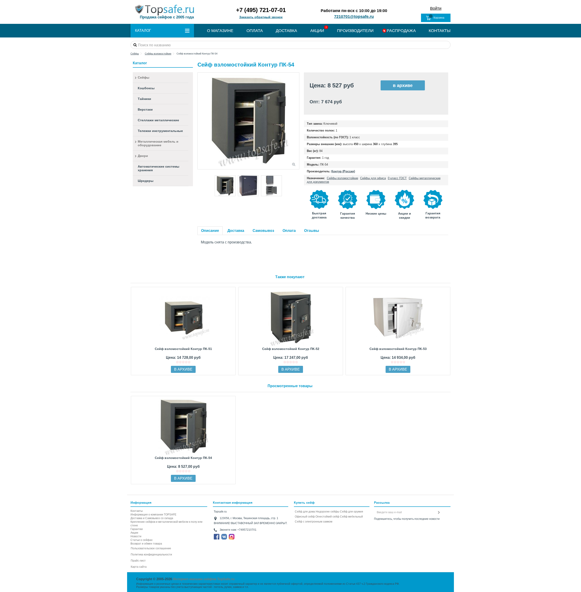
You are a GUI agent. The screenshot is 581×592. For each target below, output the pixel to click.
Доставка (235, 231)
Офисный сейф (305, 516)
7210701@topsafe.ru (354, 16)
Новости (135, 536)
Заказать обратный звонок (261, 17)
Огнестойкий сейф (327, 516)
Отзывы (311, 231)
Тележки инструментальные (160, 131)
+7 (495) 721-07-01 (261, 10)
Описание (210, 231)
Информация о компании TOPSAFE (153, 514)
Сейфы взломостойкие (342, 178)
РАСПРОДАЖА (401, 30)
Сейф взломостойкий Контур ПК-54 (183, 458)
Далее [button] (297, 121)
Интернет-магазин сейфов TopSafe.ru (203, 579)
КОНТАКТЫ (440, 30)
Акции (134, 532)
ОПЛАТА (254, 30)
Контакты (136, 511)
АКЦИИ (317, 30)
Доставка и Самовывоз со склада (151, 518)
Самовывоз (263, 231)
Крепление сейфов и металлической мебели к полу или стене (166, 523)
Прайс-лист (138, 560)
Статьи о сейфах (141, 540)
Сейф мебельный (351, 516)
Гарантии (136, 529)
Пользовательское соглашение (151, 548)
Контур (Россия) (343, 171)
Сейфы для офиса (373, 178)
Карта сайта (139, 566)
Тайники (144, 99)
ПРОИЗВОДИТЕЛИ (355, 30)
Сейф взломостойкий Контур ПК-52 (290, 349)
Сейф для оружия (351, 511)
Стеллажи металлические (158, 120)
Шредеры (145, 181)
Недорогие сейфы (327, 511)
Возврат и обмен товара (146, 543)
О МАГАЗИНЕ (220, 30)
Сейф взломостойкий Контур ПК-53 (398, 349)
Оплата (289, 231)
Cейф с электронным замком (313, 521)
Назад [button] (200, 121)
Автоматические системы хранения (158, 168)
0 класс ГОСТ (397, 178)
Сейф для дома (305, 511)
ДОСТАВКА (286, 30)
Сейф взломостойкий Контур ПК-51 (183, 349)
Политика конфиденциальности (151, 554)
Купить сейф (304, 502)
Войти (435, 8)
